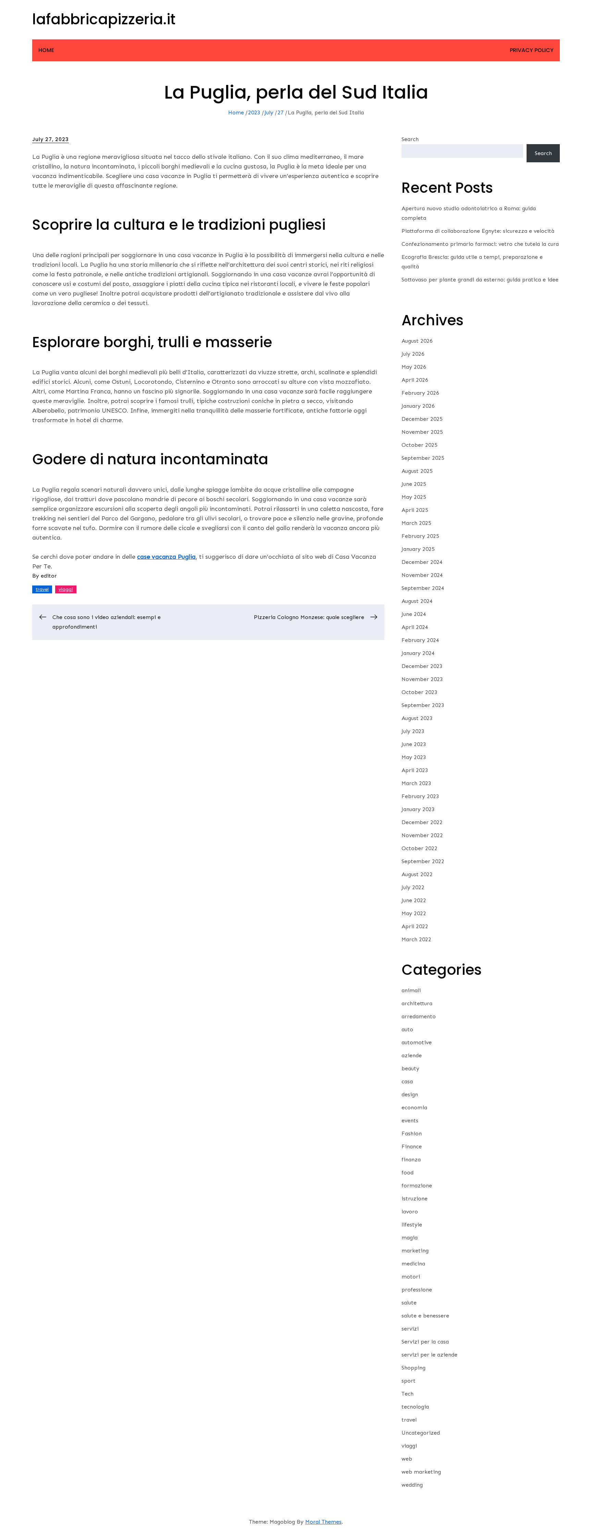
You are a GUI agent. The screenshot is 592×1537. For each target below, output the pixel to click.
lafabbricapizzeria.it (103, 19)
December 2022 (422, 822)
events (410, 1120)
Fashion (412, 1133)
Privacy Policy (532, 50)
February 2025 (420, 536)
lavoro (410, 1211)
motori (411, 1276)
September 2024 (423, 588)
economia (414, 1107)
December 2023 (422, 666)
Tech (408, 1393)
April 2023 (415, 770)
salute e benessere (425, 1315)
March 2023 (416, 783)
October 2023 (419, 692)
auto (407, 1029)
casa (407, 1081)
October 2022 (419, 848)
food (408, 1172)
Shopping (414, 1367)
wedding (412, 1485)
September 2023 (423, 705)
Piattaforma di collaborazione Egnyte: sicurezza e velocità (478, 231)
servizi (410, 1328)
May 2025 (414, 497)
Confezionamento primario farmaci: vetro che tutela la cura (480, 244)
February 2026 (420, 393)
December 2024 (422, 562)
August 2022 (417, 874)
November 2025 (422, 432)
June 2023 (414, 744)
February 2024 (420, 640)
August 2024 (417, 601)
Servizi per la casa (425, 1341)
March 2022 (416, 939)
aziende (412, 1055)
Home (46, 50)
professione (417, 1289)
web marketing (421, 1472)
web (407, 1459)
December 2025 (422, 419)
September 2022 (423, 861)
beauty (410, 1068)
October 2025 (419, 445)
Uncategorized (421, 1432)
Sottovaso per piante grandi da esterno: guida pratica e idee (480, 279)
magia (410, 1237)
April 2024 (415, 627)
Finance (412, 1146)
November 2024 (422, 575)
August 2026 (417, 341)
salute (409, 1302)
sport (409, 1380)
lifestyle (412, 1224)
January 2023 (418, 809)
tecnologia (415, 1406)
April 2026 (415, 380)
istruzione (415, 1198)
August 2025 (417, 471)
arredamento (419, 1016)
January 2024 (418, 653)
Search (410, 139)
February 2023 (420, 796)
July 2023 (413, 731)
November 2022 (422, 835)
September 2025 (423, 458)
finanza (411, 1159)
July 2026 (413, 354)
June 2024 (414, 614)
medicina (413, 1263)
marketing (415, 1250)
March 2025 (416, 523)
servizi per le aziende (429, 1354)
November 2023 (422, 679)
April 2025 (415, 510)
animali (411, 990)
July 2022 (413, 887)
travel (42, 589)
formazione (417, 1185)
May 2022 (414, 913)
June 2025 (414, 484)
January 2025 (418, 549)
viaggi (66, 589)
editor (49, 575)
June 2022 (414, 900)
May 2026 (414, 367)
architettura (417, 1003)
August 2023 (417, 718)
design (410, 1094)
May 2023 (414, 757)
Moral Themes (323, 1522)
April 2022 (415, 926)
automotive (417, 1042)
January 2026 (418, 406)
